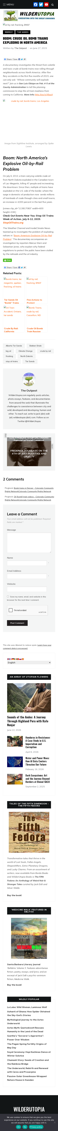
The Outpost (20, 48)
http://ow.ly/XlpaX (44, 94)
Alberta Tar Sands (14, 345)
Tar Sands (22, 32)
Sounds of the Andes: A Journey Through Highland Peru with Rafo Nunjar (27, 721)
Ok (18, 1127)
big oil (8, 351)
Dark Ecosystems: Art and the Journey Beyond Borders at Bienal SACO (37, 779)
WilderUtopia (29, 1109)
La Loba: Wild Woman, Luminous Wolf (27, 1007)
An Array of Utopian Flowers (29, 677)
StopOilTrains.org (13, 222)
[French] (11, 658)
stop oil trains (12, 361)
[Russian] (20, 658)
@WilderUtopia (33, 421)
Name (10, 557)
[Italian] (15, 658)
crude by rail (45, 351)
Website (11, 584)
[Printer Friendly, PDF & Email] (7, 260)
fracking (9, 356)
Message (11, 529)
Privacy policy (36, 1127)
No (25, 1127)
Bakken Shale (36, 345)
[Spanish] (23, 658)
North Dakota (27, 356)
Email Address (14, 570)
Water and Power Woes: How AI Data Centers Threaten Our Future (37, 761)
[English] (8, 658)
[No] (54, 1122)
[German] (13, 658)
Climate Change (26, 351)
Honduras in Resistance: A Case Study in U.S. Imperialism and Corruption (37, 742)
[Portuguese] (18, 658)
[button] (8, 4)
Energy (9, 32)
